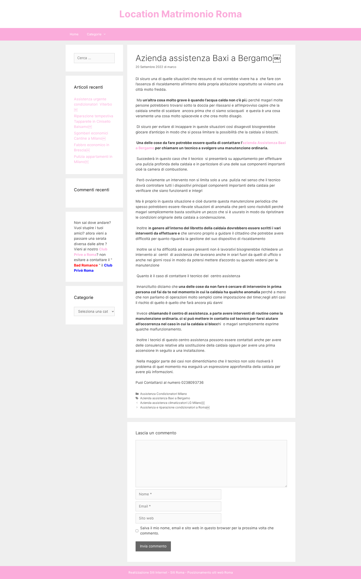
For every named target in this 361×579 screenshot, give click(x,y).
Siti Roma (177, 572)
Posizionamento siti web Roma (210, 572)
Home (74, 34)
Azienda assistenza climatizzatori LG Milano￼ (172, 402)
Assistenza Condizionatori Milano (163, 393)
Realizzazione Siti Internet (147, 572)
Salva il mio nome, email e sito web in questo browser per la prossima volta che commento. (207, 531)
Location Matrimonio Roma (180, 14)
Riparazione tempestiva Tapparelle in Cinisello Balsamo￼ (93, 121)
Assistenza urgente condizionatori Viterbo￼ (93, 104)
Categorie (94, 34)
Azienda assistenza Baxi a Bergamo (165, 398)
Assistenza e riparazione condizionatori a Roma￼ (175, 407)
